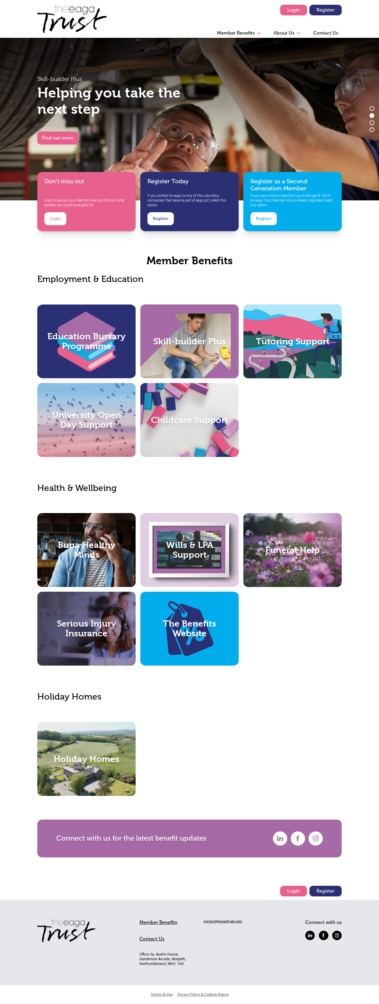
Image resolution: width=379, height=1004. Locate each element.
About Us (284, 33)
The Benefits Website (189, 628)
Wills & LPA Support (189, 550)
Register (326, 10)
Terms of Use (162, 994)
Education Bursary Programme (86, 341)
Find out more (57, 138)
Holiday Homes (86, 759)
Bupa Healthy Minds (86, 550)
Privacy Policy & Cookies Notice (203, 994)
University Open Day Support (86, 420)
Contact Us (325, 33)
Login (293, 10)
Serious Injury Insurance (86, 628)
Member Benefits (236, 33)
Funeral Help (292, 550)
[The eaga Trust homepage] (72, 21)
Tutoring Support (293, 341)
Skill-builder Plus (189, 341)
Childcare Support (189, 420)
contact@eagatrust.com (222, 921)
